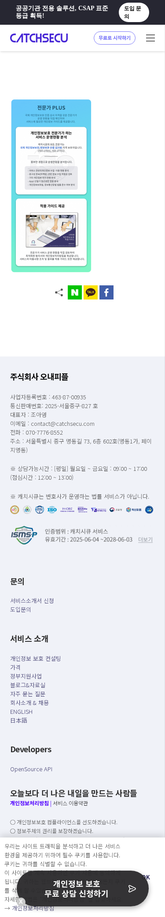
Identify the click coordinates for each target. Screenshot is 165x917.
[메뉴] (150, 38)
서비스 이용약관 (70, 803)
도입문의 (20, 609)
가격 (15, 667)
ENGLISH (21, 711)
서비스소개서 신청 (32, 600)
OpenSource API (31, 769)
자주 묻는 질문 (27, 694)
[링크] (39, 38)
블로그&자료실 (27, 685)
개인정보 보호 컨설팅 (35, 658)
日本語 (18, 720)
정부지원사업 (26, 676)
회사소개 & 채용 (29, 702)
